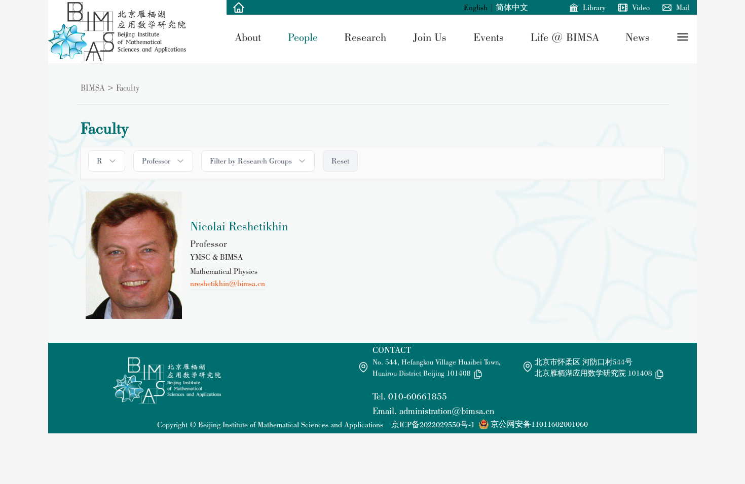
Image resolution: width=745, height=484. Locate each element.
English (476, 7)
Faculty (127, 88)
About (248, 37)
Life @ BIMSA (565, 37)
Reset (340, 161)
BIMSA (93, 88)
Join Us (429, 37)
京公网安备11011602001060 (539, 424)
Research (365, 37)
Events (488, 37)
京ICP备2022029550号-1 (433, 424)
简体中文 (512, 7)
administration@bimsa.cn (446, 411)
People (303, 37)
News (637, 37)
